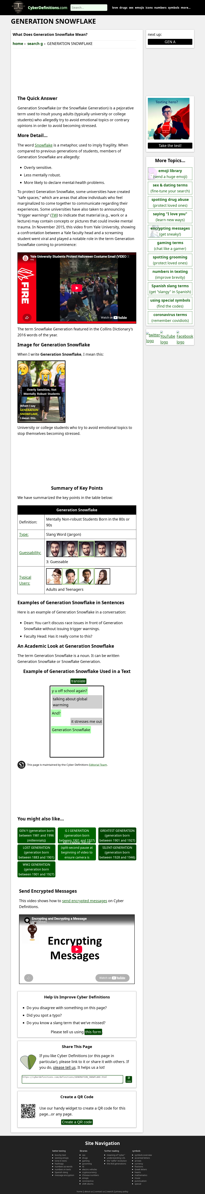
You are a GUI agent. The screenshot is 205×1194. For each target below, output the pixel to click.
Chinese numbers (90, 1175)
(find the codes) (170, 303)
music (137, 1178)
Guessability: (30, 552)
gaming (86, 1160)
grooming (87, 1163)
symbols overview (143, 1155)
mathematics (141, 1175)
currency (139, 1163)
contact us (100, 1191)
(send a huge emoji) (170, 173)
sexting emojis (62, 1157)
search (110, 1191)
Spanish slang (61, 1172)
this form (93, 1031)
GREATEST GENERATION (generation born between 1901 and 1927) (117, 835)
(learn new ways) (170, 216)
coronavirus (88, 1180)
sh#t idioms (87, 1183)
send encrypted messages (84, 900)
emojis (139, 7)
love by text (60, 1155)
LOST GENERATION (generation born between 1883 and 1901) (36, 852)
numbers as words (63, 1166)
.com (47, 7)
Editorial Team (98, 765)
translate (78, 681)
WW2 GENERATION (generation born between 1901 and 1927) (36, 869)
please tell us (64, 1067)
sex (131, 7)
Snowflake (44, 145)
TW (54, 215)
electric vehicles (89, 1169)
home (18, 43)
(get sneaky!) (170, 231)
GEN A (170, 41)
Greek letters (141, 1169)
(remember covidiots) (170, 317)
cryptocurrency (89, 1172)
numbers (160, 7)
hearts (138, 1172)
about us (88, 1191)
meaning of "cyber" (116, 1155)
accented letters (142, 1157)
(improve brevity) (170, 274)
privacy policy (121, 1191)
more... (186, 7)
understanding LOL (116, 1157)
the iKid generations (116, 1163)
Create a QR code (77, 1122)
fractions (139, 1166)
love (115, 7)
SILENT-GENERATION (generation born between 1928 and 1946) (117, 852)
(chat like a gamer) (170, 245)
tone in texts (61, 1160)
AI (83, 1166)
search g (35, 43)
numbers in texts (63, 1169)
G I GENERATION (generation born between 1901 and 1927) (77, 835)
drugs (123, 7)
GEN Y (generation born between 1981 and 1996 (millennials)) (36, 835)
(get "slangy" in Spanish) (170, 288)
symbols (173, 7)
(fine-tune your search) (170, 188)
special (138, 1183)
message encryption (64, 1175)
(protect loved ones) (170, 202)
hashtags (59, 1163)
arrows (138, 1160)
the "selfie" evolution (117, 1160)
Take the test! (170, 145)
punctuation (141, 1180)
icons (149, 7)
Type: (24, 534)
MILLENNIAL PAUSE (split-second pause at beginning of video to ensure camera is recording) (77, 852)
